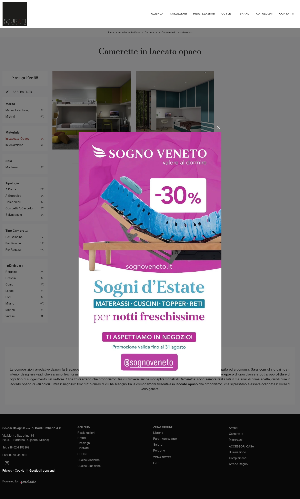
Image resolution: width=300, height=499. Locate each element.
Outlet (227, 14)
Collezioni (178, 14)
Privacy (7, 470)
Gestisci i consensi (42, 470)
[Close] (218, 127)
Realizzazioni (204, 14)
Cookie (19, 470)
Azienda (157, 14)
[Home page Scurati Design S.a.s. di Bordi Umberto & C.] (38, 14)
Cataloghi (264, 14)
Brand (245, 14)
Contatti (286, 14)
